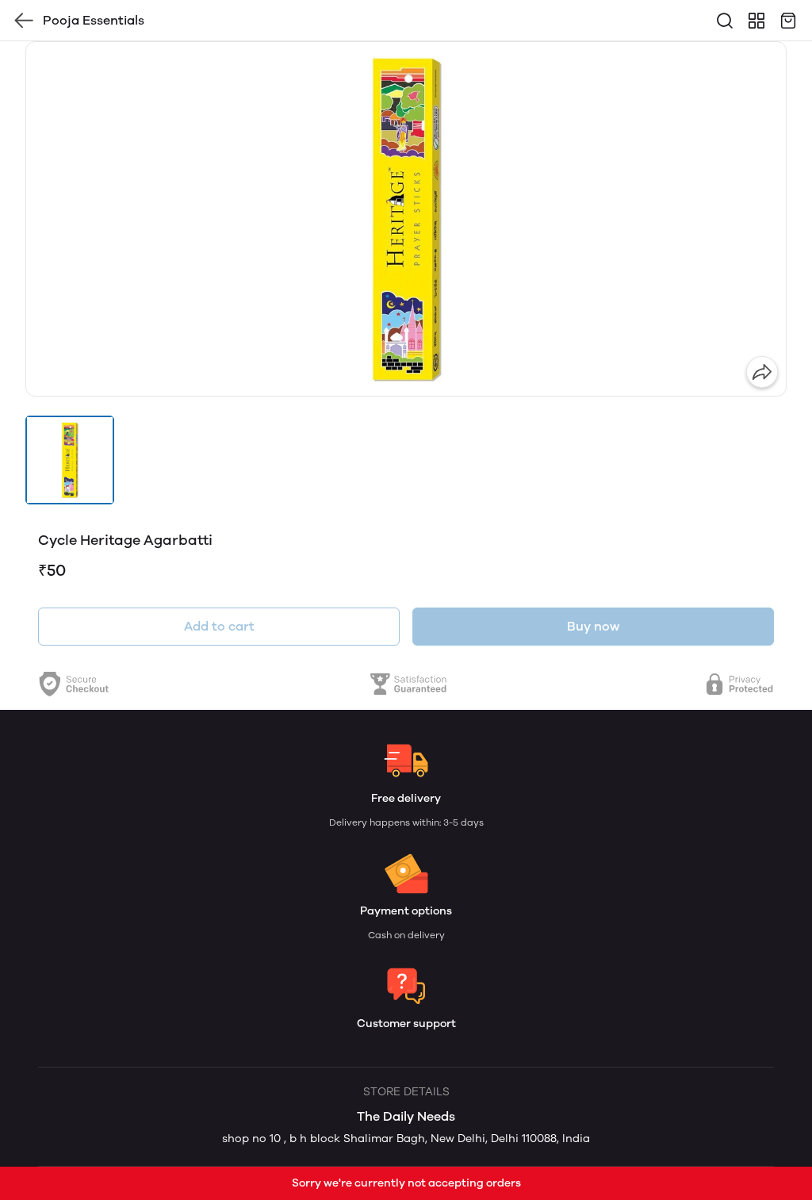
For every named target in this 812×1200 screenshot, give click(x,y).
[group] (406, 219)
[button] (69, 460)
